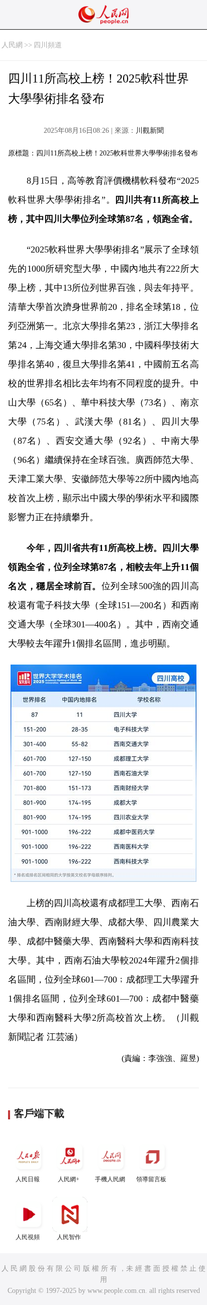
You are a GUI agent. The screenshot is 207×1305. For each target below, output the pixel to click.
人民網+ (68, 1179)
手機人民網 (110, 1179)
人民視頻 (28, 1237)
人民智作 (69, 1237)
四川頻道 (48, 45)
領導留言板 (151, 1179)
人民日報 (28, 1179)
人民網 (12, 45)
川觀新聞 (150, 130)
